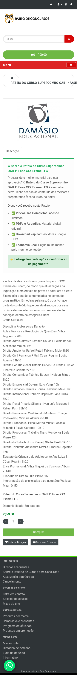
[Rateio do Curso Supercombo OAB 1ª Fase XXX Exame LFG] (38, 121)
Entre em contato (14, 594)
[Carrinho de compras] (66, 4)
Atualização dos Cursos (18, 577)
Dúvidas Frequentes (16, 567)
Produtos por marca (16, 616)
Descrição (12, 151)
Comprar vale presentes (18, 621)
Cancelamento (12, 581)
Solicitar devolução (15, 599)
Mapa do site (11, 604)
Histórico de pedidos (16, 648)
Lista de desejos (14, 653)
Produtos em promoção (18, 630)
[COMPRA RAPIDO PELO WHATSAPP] (9, 665)
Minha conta (11, 643)
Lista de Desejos (17, 542)
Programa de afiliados (17, 626)
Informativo (10, 657)
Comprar (38, 532)
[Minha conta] (60, 4)
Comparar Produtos (46, 542)
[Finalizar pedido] (71, 4)
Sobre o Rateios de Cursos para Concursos (31, 572)
